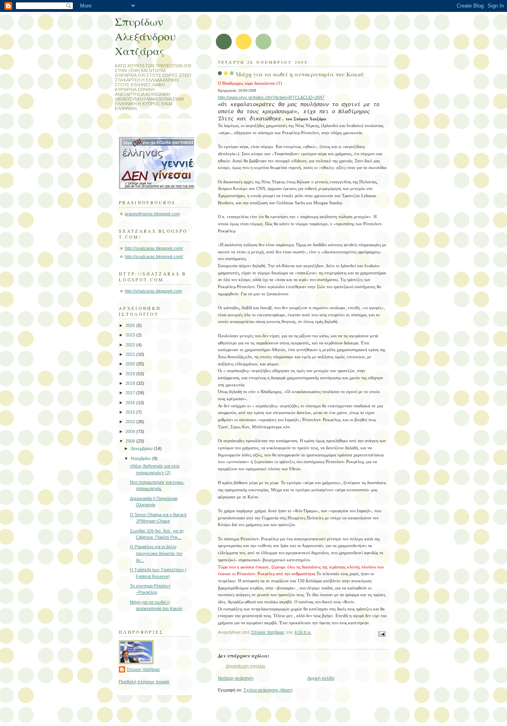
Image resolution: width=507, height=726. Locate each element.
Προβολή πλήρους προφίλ (144, 681)
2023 (131, 335)
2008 (131, 441)
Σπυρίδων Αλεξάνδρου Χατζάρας (145, 36)
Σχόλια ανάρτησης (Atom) (268, 690)
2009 (131, 431)
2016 (131, 402)
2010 (131, 421)
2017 (131, 392)
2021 (131, 354)
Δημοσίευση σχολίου (245, 665)
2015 (131, 412)
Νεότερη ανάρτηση (236, 678)
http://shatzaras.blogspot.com (153, 291)
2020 (131, 363)
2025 (131, 325)
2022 (131, 344)
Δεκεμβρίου (142, 448)
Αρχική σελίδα (320, 678)
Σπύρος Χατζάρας (143, 669)
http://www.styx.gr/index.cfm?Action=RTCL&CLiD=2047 (271, 97)
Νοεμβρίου (141, 458)
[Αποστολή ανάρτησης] (381, 633)
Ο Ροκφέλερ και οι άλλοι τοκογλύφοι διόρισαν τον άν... (156, 553)
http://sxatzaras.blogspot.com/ (154, 248)
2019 (131, 373)
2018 (131, 383)
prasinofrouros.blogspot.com (152, 213)
